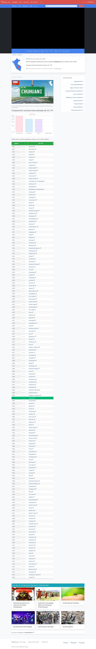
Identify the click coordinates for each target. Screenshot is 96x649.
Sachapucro (32, 336)
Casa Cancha (32, 299)
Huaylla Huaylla (32, 170)
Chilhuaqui (31, 446)
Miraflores (31, 510)
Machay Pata (32, 569)
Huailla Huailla (32, 168)
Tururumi (31, 556)
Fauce (30, 312)
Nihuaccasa (31, 245)
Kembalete (31, 432)
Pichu (30, 344)
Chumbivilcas (25, 6)
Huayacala (31, 443)
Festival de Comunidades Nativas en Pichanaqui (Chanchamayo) (46, 605)
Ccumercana (32, 382)
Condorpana (32, 360)
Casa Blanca (32, 451)
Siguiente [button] (19, 54)
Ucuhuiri (31, 577)
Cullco (30, 371)
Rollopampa (32, 454)
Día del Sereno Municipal (45, 627)
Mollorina (31, 561)
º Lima (83, 2)
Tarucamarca (32, 379)
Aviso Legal (22, 642)
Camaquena (32, 216)
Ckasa (30, 459)
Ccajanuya (31, 165)
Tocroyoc (31, 515)
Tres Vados (31, 494)
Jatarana (31, 151)
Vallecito (31, 497)
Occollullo (31, 529)
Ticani (30, 325)
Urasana (31, 403)
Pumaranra (31, 526)
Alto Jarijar (31, 309)
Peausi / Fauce (32, 513)
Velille (31, 6)
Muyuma (31, 229)
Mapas (15, 6)
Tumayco (31, 414)
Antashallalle (32, 272)
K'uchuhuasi (32, 572)
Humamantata (32, 307)
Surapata (31, 237)
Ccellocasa (31, 542)
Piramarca (31, 441)
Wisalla (30, 363)
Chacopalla (31, 277)
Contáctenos (45, 642)
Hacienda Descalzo (33, 481)
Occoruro (31, 283)
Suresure (31, 224)
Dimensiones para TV (76, 110)
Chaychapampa (33, 499)
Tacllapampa (32, 489)
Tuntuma (31, 478)
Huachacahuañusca (33, 483)
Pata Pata (31, 419)
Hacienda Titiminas (33, 264)
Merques (31, 406)
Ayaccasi (31, 534)
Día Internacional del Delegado (22, 627)
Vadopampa (32, 232)
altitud (16, 143)
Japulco (31, 288)
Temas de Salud (78, 103)
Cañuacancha (32, 253)
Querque (31, 154)
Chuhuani (31, 398)
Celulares (82, 5)
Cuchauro (31, 352)
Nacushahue (32, 186)
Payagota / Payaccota (34, 395)
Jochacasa (31, 197)
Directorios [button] (26, 2)
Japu (30, 333)
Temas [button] (20, 2)
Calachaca (31, 558)
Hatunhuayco (32, 366)
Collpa (30, 160)
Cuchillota (31, 376)
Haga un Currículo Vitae (76, 87)
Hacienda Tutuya (33, 328)
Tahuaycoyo (32, 341)
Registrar (91, 2)
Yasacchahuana (32, 435)
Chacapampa (32, 250)
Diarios (15, 2)
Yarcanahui (31, 400)
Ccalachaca (32, 467)
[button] (40, 2)
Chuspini (31, 275)
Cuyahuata (31, 358)
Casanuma (31, 194)
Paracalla (31, 473)
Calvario (31, 339)
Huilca (30, 269)
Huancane (31, 548)
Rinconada (31, 462)
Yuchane (31, 205)
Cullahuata (31, 521)
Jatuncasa (31, 261)
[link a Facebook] (74, 642)
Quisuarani (31, 267)
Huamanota (31, 384)
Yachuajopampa (33, 218)
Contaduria (31, 355)
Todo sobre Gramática (76, 84)
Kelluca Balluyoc (33, 291)
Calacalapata (32, 293)
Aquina (30, 202)
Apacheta (31, 146)
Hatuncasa (31, 192)
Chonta (30, 408)
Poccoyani (31, 331)
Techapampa (32, 457)
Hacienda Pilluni (33, 523)
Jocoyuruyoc (32, 200)
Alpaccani (31, 430)
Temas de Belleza (77, 107)
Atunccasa (31, 374)
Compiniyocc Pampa (34, 574)
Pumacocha (32, 242)
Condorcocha (32, 505)
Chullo (30, 234)
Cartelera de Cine (77, 100)
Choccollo (31, 518)
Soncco (31, 507)
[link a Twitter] (65, 642)
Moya (30, 475)
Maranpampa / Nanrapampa (36, 189)
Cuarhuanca (32, 537)
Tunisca (31, 208)
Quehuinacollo (32, 213)
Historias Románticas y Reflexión (74, 91)
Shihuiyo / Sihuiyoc (33, 347)
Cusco (19, 6)
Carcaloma (31, 259)
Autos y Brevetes (77, 94)
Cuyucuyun (31, 531)
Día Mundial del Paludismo (71, 603)
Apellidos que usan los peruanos (74, 97)
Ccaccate (31, 240)
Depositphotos (29, 632)
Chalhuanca (32, 184)
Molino (30, 424)
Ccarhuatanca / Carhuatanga (36, 181)
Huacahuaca (32, 350)
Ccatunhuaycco (33, 226)
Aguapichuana (32, 392)
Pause (30, 491)
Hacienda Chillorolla (34, 390)
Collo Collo (31, 416)
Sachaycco (31, 422)
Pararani (31, 470)
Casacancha (32, 502)
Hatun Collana (32, 162)
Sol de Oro (31, 545)
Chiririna (31, 566)
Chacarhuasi (32, 486)
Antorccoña (32, 285)
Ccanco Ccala (32, 438)
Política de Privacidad (33, 642)
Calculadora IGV (78, 81)
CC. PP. (40, 143)
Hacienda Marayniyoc (34, 248)
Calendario (35, 2)
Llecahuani (31, 173)
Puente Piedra (32, 301)
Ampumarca (32, 387)
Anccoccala (32, 411)
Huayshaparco (32, 323)
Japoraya (31, 280)
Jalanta (30, 256)
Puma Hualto (32, 564)
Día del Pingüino (68, 627)
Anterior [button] (14, 54)
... (24, 143)
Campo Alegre (32, 304)
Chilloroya (31, 315)
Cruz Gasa (31, 465)
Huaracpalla (32, 221)
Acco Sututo (32, 296)
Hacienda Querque (33, 210)
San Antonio (32, 149)
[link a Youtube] (81, 642)
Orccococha (32, 176)
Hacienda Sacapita (33, 368)
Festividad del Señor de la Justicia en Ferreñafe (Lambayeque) (21, 605)
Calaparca (31, 550)
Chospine (31, 157)
